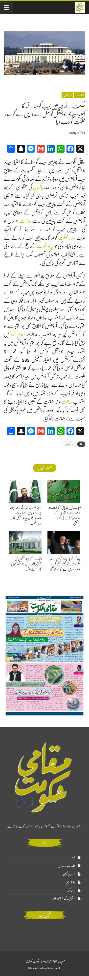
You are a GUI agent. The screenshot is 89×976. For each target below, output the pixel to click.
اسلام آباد (17, 334)
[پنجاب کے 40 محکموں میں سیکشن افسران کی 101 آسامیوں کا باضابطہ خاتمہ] (25, 542)
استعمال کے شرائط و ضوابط (63, 898)
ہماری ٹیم (70, 882)
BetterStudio (54, 968)
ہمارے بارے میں (66, 865)
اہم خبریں (67, 95)
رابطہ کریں (70, 890)
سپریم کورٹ (45, 246)
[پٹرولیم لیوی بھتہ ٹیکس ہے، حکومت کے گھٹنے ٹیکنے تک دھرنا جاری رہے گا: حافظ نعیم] (63, 542)
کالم (73, 857)
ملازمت (25, 221)
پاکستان (38, 187)
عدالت (67, 402)
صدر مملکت (66, 238)
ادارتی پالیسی (69, 874)
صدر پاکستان (69, 444)
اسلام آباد (80, 95)
